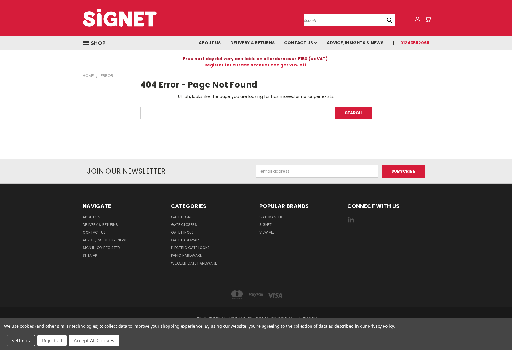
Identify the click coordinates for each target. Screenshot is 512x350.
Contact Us (299, 43)
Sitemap (90, 255)
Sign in (89, 247)
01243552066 (414, 43)
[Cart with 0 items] (428, 19)
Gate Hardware (186, 240)
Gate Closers (184, 224)
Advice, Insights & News (355, 43)
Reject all (52, 340)
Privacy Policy (381, 326)
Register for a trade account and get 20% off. (256, 65)
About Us (210, 43)
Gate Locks (182, 216)
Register (111, 247)
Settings (21, 340)
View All (266, 232)
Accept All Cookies (94, 340)
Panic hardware (186, 255)
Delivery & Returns (252, 43)
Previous (496, 331)
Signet (265, 224)
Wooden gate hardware (194, 263)
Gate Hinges (182, 232)
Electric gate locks (190, 247)
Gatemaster (270, 216)
